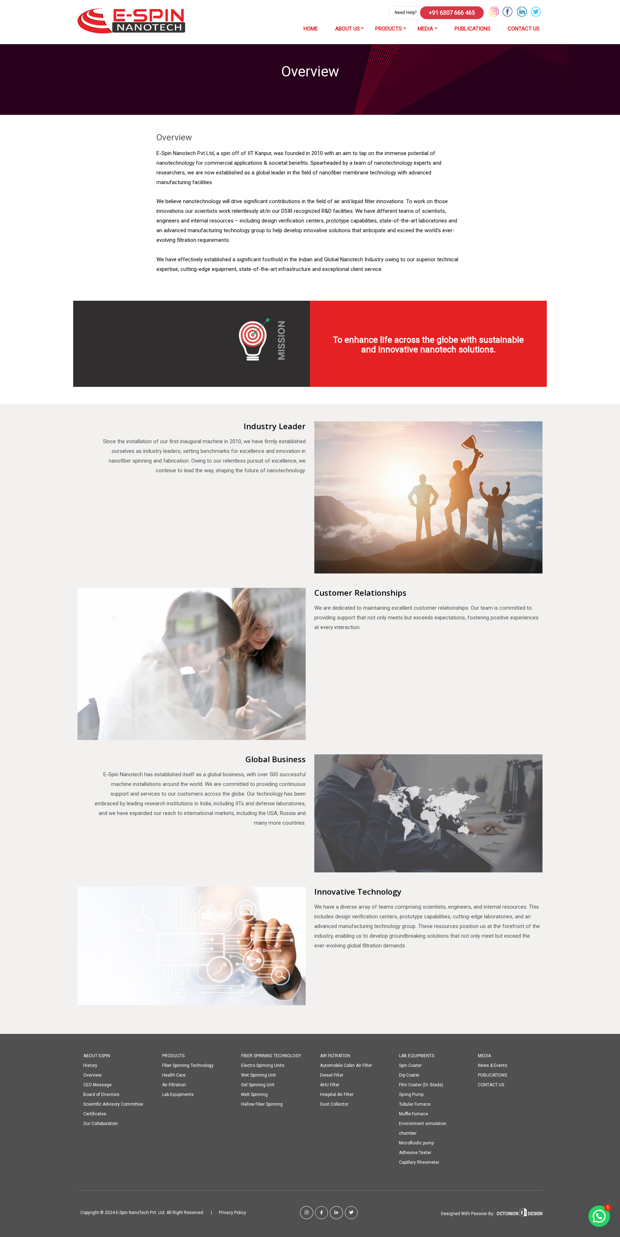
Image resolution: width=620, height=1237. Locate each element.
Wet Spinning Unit (258, 1075)
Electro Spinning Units (263, 1065)
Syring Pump (411, 1094)
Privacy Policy (232, 1212)
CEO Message (97, 1084)
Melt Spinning (254, 1094)
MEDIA (425, 28)
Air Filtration (174, 1084)
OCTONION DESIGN (518, 1213)
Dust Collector (334, 1104)
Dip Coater (409, 1075)
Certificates (94, 1113)
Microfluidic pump (416, 1142)
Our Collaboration (100, 1123)
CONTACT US (524, 28)
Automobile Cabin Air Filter (346, 1065)
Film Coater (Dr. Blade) (421, 1084)
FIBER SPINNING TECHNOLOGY (271, 1055)
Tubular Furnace (415, 1104)
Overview (92, 1075)
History (90, 1065)
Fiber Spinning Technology (187, 1065)
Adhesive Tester (415, 1152)
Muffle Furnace (413, 1113)
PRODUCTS (388, 28)
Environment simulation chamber (422, 1128)
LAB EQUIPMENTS (416, 1055)
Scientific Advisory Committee (113, 1104)
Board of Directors (101, 1094)
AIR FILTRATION (335, 1055)
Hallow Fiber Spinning (262, 1104)
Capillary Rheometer (419, 1162)
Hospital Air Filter (336, 1094)
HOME (311, 28)
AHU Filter (329, 1084)
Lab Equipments (178, 1094)
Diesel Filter (331, 1075)
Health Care (173, 1075)
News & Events (492, 1065)
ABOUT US (347, 28)
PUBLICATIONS (472, 28)
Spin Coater (410, 1065)
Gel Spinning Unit (257, 1084)
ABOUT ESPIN (96, 1055)
